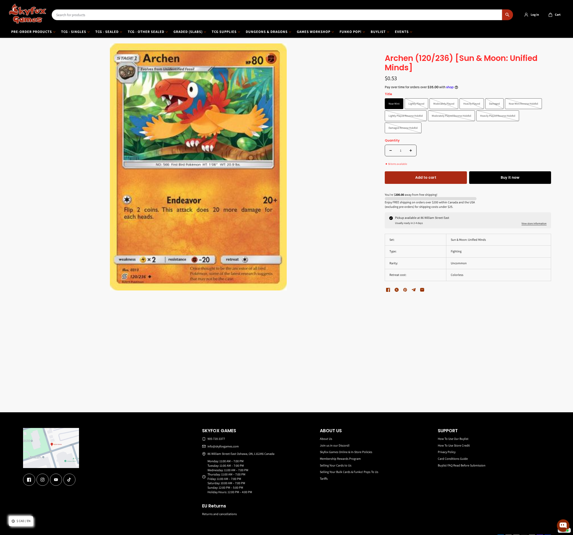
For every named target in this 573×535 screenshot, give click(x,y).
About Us (326, 439)
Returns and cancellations (219, 514)
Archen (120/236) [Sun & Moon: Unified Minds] (461, 63)
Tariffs (324, 479)
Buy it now (510, 177)
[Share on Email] (422, 289)
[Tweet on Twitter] (396, 289)
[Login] (526, 14)
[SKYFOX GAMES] (27, 14)
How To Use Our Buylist (453, 439)
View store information (534, 223)
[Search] (507, 14)
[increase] (410, 150)
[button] (553, 14)
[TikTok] (69, 480)
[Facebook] (29, 480)
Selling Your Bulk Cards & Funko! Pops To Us (349, 472)
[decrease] (390, 150)
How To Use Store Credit (454, 445)
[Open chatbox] (563, 525)
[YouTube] (56, 480)
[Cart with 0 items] (550, 14)
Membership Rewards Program (340, 459)
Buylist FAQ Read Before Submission (461, 465)
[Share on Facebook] (388, 289)
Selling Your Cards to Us (335, 465)
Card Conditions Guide (453, 459)
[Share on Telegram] (413, 289)
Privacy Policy (446, 452)
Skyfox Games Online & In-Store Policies (346, 452)
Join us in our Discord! (335, 445)
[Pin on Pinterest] (405, 289)
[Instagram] (42, 480)
